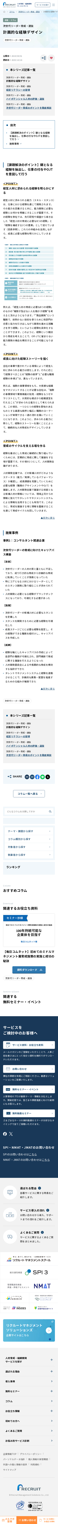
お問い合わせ (19, 1068)
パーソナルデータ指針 (14, 1459)
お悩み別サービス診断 (17, 1440)
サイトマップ (9, 1469)
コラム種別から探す (19, 839)
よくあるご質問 (13, 1430)
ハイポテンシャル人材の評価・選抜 (25, 98)
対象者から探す (17, 847)
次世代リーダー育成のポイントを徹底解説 (29, 107)
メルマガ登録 (10, 1520)
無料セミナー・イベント (25, 1089)
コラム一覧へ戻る (28, 793)
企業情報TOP (9, 1453)
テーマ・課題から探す (20, 831)
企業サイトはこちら (24, 1330)
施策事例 (14, 143)
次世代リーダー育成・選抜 (29, 11)
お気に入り (51, 58)
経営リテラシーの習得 (18, 89)
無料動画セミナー (21, 1113)
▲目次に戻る (48, 517)
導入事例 (10, 1381)
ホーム (4, 12)
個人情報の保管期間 (38, 1459)
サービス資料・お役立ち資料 (27, 1045)
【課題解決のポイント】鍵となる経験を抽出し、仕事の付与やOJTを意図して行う (29, 136)
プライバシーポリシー (31, 1453)
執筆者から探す (17, 855)
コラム (12, 11)
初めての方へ (12, 1421)
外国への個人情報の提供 (15, 1464)
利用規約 (34, 1464)
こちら (33, 1154)
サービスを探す (43, 5)
